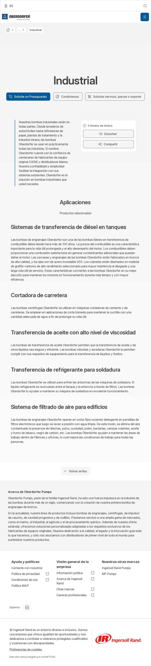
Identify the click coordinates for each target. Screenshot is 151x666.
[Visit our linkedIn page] (27, 607)
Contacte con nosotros (26, 568)
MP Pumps (109, 574)
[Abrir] (145, 17)
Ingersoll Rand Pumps (116, 568)
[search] (145, 6)
